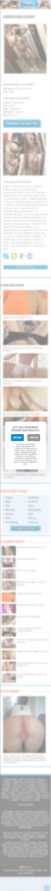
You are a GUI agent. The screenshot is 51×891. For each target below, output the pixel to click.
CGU (25, 464)
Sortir (34, 437)
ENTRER (17, 437)
